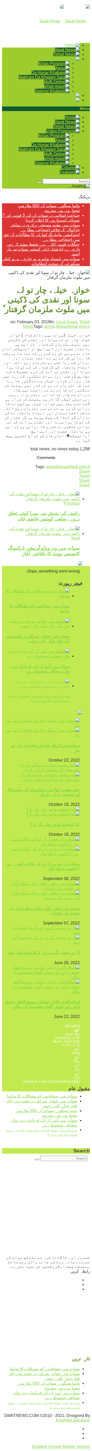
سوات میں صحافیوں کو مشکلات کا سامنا (42, 1096)
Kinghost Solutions (73, 1420)
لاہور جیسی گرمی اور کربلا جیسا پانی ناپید (44, 952)
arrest (49, 326)
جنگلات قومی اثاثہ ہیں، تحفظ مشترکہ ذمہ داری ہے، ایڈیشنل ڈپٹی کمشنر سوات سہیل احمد (43, 249)
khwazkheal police (73, 326)
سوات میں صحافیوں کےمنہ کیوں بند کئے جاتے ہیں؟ (38, 697)
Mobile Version (76, 1446)
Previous (72, 503)
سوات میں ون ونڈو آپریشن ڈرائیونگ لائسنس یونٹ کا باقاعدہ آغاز (44, 550)
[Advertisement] (46, 1209)
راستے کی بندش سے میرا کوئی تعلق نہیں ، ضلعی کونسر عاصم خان (44, 516)
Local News (66, 322)
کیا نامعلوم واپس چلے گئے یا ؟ (55, 824)
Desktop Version (47, 1446)
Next (75, 538)
